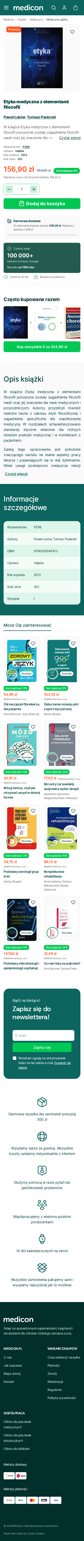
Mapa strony (12, 1373)
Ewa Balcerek (52, 968)
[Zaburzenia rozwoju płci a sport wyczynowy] (62, 663)
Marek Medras (52, 714)
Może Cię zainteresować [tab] (27, 625)
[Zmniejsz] (9, 189)
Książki (22, 19)
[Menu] (6, 7)
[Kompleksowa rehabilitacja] (62, 828)
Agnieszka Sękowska (56, 794)
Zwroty (52, 1373)
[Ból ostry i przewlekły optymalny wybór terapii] (62, 750)
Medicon (9, 19)
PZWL (26, 146)
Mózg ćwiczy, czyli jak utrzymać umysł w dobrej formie (22, 792)
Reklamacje (55, 1382)
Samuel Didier (69, 968)
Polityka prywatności (61, 1398)
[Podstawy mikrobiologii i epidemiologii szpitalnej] (22, 920)
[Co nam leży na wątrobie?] (62, 918)
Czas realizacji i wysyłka (63, 1357)
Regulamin (54, 1390)
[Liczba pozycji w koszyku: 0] (75, 8)
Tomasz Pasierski (41, 117)
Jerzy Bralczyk (30, 714)
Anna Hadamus (53, 881)
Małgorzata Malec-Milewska (61, 798)
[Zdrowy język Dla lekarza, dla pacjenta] (22, 661)
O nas (8, 1357)
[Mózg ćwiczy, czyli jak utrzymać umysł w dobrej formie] (22, 744)
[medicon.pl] (29, 8)
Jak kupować (13, 1365)
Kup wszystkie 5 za (42, 346)
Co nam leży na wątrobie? (62, 963)
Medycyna (36, 19)
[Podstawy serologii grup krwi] (22, 828)
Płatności (53, 1365)
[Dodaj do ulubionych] (72, 31)
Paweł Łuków (14, 117)
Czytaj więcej (70, 137)
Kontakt (9, 1382)
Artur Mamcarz (12, 714)
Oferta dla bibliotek (17, 1449)
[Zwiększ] (33, 189)
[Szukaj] (53, 7)
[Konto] (64, 7)
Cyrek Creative (36, 1533)
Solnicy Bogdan (13, 881)
